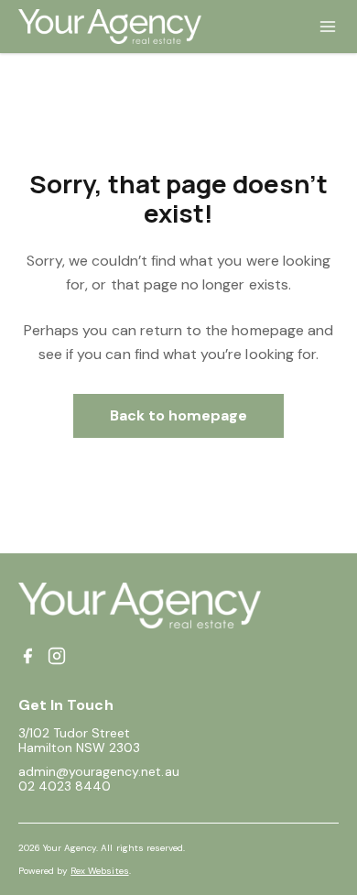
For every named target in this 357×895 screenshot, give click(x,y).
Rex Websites (99, 871)
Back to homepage (179, 415)
